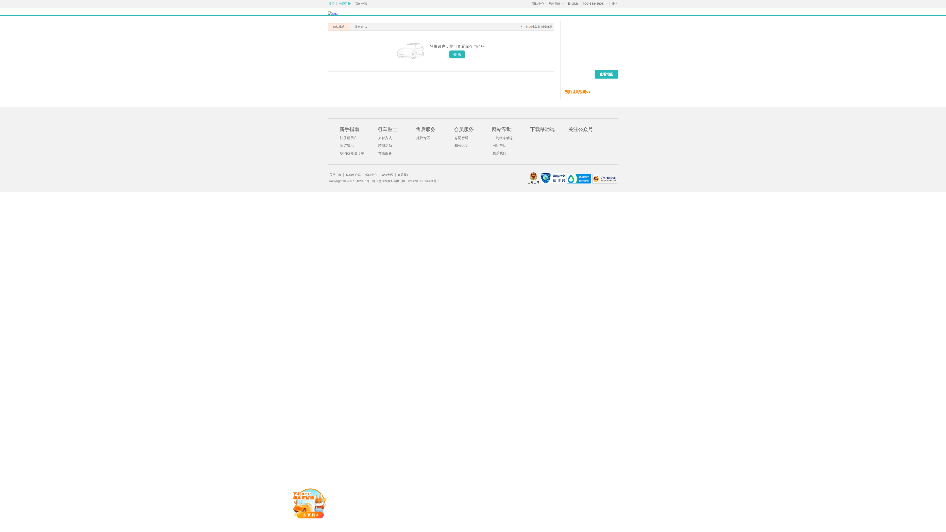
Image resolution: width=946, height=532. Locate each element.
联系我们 (499, 153)
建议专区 (423, 138)
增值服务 (385, 153)
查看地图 (606, 74)
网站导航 (554, 3)
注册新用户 (348, 138)
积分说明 (461, 145)
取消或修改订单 (352, 153)
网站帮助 (499, 145)
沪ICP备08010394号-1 (423, 181)
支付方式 (385, 138)
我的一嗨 (361, 3)
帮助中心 (538, 3)
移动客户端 (353, 175)
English (573, 3)
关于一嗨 (335, 175)
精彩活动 (385, 145)
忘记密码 (461, 138)
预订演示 (347, 145)
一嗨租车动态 (502, 138)
